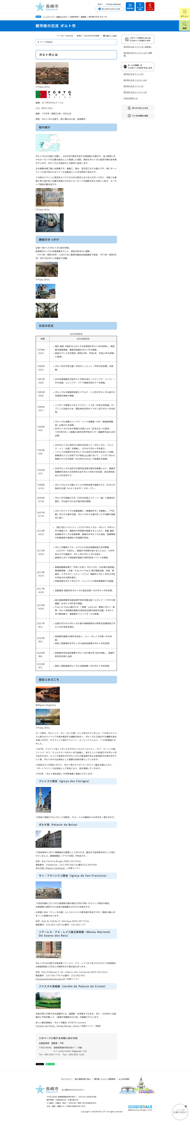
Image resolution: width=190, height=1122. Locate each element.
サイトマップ (66, 1079)
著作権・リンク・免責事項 (104, 1079)
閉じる (185, 1106)
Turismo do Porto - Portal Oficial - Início (57, 1026)
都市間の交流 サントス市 (133, 74)
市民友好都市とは (131, 98)
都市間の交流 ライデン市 (133, 86)
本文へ (100, 4)
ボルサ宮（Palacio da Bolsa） (51, 868)
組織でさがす (61, 17)
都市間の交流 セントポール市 (135, 92)
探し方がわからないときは (111, 9)
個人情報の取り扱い (83, 1079)
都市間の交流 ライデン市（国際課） (138, 47)
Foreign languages (113, 4)
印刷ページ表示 (111, 36)
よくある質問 (124, 1079)
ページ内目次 (46, 42)
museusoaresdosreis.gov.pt (50, 979)
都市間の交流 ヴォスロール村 (135, 80)
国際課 (83, 17)
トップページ (48, 17)
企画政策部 (44, 1043)
